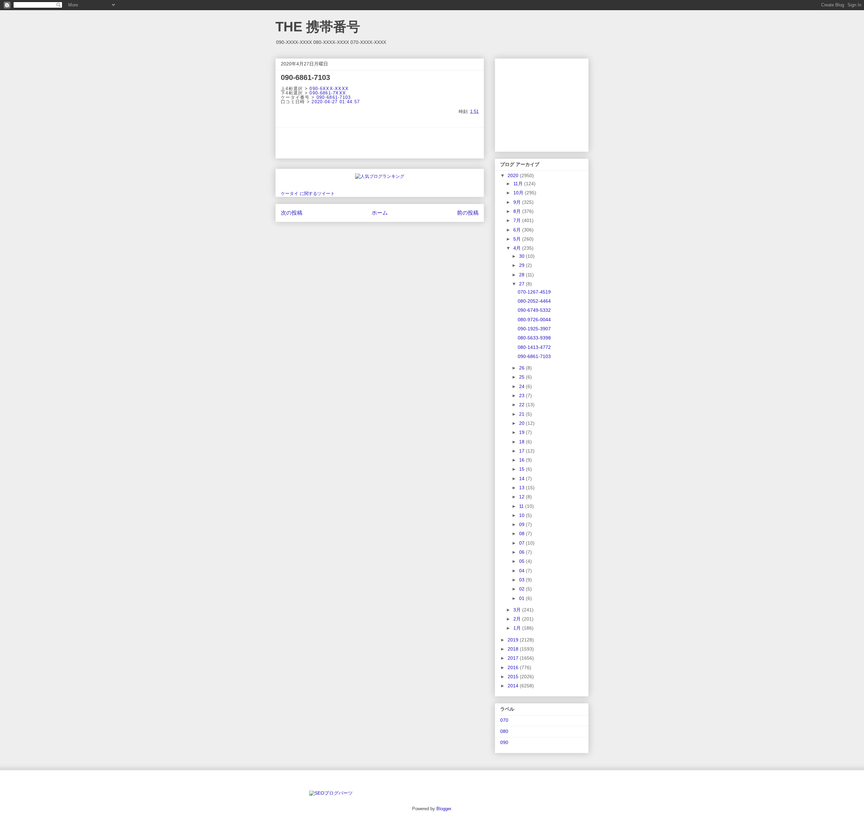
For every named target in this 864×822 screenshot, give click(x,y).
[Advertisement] (380, 143)
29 (522, 265)
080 (504, 731)
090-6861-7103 (334, 97)
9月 (517, 202)
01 (522, 598)
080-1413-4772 (534, 347)
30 (522, 256)
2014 (514, 685)
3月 (517, 609)
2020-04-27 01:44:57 (336, 101)
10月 (519, 192)
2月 (517, 619)
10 (522, 515)
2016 (514, 667)
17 (522, 451)
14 (522, 478)
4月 (517, 248)
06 (522, 552)
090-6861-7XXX (327, 92)
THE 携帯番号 (317, 26)
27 (522, 283)
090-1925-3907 (534, 328)
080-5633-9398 (534, 337)
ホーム (380, 213)
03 (522, 579)
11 (522, 506)
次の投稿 (291, 213)
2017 (514, 658)
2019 (514, 639)
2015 (514, 676)
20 (522, 423)
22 (522, 404)
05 (522, 561)
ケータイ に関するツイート (308, 193)
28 (522, 274)
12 (522, 496)
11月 (518, 183)
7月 (517, 220)
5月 (517, 239)
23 (522, 395)
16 (522, 460)
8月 (517, 211)
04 (522, 570)
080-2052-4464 (534, 301)
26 (522, 368)
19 (522, 432)
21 (522, 414)
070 (504, 720)
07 (522, 543)
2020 (514, 175)
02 (522, 589)
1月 (517, 628)
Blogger (443, 808)
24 (522, 386)
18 (522, 441)
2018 (514, 649)
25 (522, 377)
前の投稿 (468, 213)
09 (522, 524)
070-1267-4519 (534, 292)
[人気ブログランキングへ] (379, 176)
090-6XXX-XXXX (329, 88)
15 (522, 469)
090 (504, 742)
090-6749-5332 (534, 310)
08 (522, 533)
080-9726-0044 (534, 319)
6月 (517, 229)
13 (522, 487)
